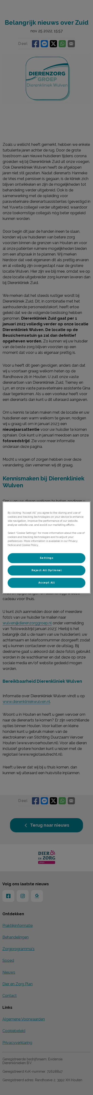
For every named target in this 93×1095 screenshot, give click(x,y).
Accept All (46, 582)
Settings (46, 557)
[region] (46, 547)
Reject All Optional (46, 570)
